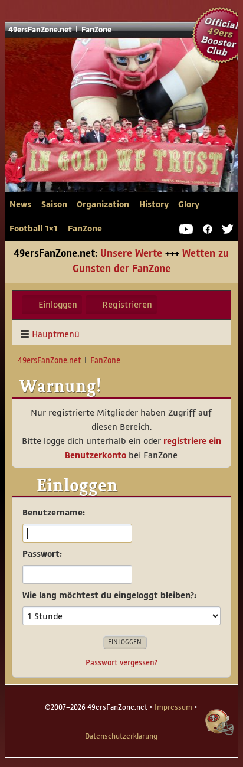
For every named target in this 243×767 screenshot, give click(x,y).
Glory (188, 204)
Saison (54, 204)
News (20, 204)
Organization (103, 204)
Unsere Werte (131, 253)
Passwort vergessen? (121, 663)
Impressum (173, 707)
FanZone (85, 228)
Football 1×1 (33, 228)
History (154, 204)
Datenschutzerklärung (121, 736)
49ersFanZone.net (94, 128)
